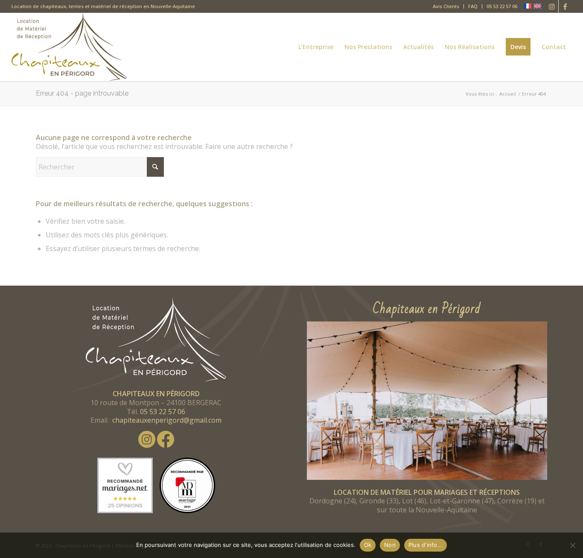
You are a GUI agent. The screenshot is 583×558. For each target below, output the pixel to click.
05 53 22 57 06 (502, 6)
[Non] (572, 545)
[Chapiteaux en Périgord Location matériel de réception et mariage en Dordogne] (69, 47)
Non (390, 544)
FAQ (473, 6)
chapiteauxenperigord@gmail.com (167, 420)
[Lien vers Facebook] (565, 6)
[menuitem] (446, 6)
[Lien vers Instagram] (552, 6)
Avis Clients (446, 6)
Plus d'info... (425, 544)
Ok (368, 544)
